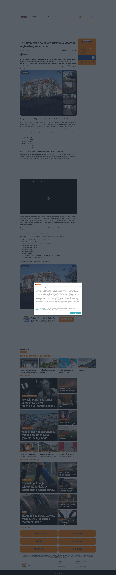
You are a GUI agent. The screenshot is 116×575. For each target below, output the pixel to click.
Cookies (43, 309)
